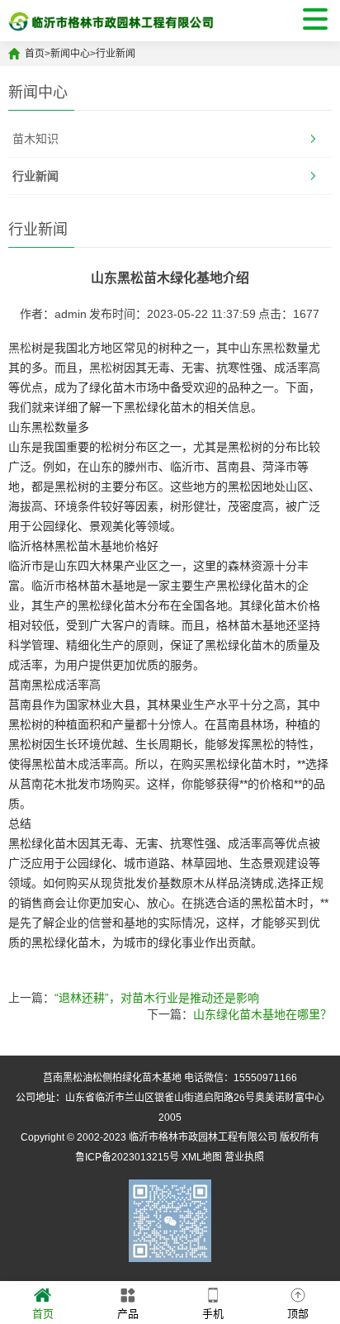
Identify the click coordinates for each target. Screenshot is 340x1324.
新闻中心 (70, 53)
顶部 (298, 1313)
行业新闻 (115, 53)
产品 (128, 1313)
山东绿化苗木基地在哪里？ (262, 1014)
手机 (213, 1313)
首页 (35, 53)
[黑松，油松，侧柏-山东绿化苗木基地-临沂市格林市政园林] (112, 20)
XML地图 (202, 1157)
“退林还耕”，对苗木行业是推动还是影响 (156, 997)
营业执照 (244, 1157)
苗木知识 (35, 138)
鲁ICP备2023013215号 (127, 1157)
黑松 (19, 347)
